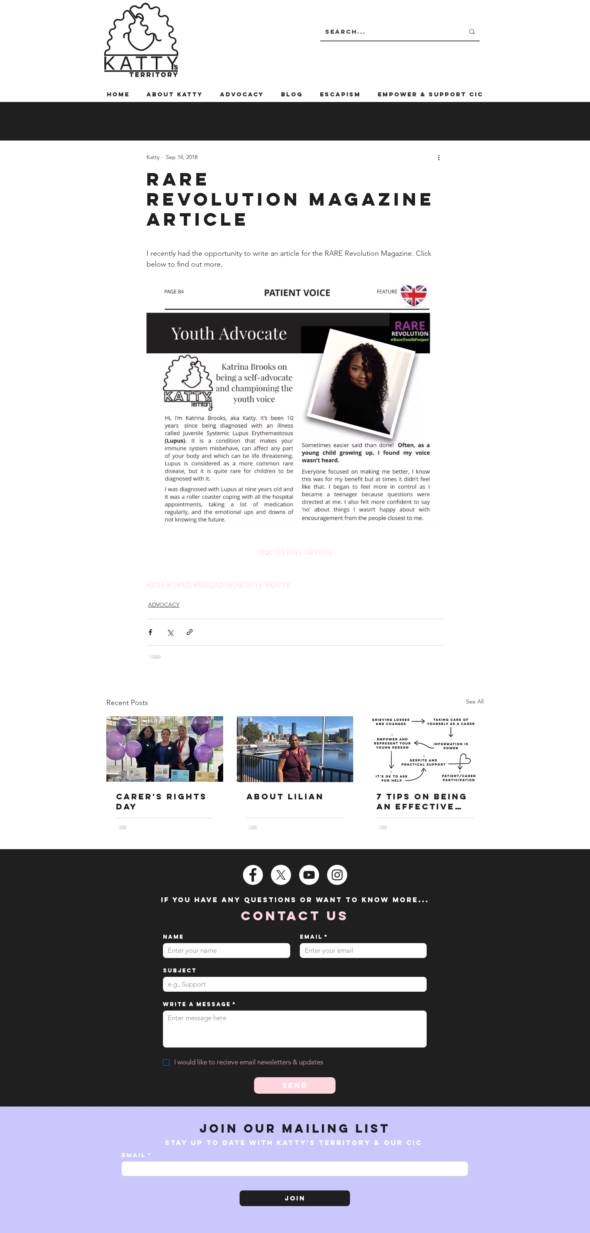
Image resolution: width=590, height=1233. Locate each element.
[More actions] (439, 157)
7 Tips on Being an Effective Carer (422, 801)
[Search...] (472, 32)
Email (314, 937)
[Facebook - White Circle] (253, 875)
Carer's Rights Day (161, 801)
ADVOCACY (163, 604)
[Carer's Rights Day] (164, 749)
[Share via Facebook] (150, 632)
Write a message (199, 1004)
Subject (180, 971)
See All (475, 701)
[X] (281, 875)
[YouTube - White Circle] (309, 875)
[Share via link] (189, 632)
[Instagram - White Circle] (337, 875)
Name (173, 937)
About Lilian (285, 796)
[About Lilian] (295, 749)
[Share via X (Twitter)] (170, 632)
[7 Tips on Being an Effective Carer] (425, 749)
